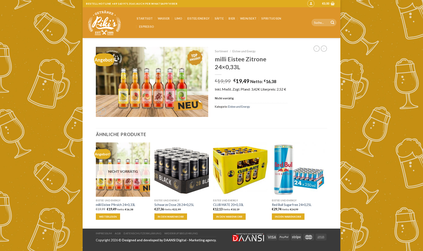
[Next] (326, 185)
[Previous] (96, 185)
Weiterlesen (108, 216)
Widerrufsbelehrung (181, 233)
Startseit (145, 18)
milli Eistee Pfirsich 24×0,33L (115, 205)
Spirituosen (271, 18)
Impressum (104, 233)
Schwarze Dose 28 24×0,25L (174, 205)
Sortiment (221, 51)
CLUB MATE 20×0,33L (228, 205)
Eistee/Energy (198, 18)
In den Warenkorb (171, 216)
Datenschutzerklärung (142, 233)
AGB (118, 233)
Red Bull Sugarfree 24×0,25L (292, 205)
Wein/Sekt (248, 18)
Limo (178, 18)
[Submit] (332, 22)
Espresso (146, 26)
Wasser (164, 18)
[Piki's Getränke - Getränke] (108, 22)
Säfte (219, 18)
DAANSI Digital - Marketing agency (190, 240)
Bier (231, 18)
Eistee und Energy (244, 51)
